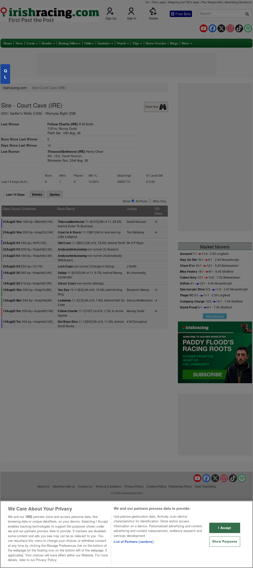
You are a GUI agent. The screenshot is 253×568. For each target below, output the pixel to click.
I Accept (224, 528)
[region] (126, 534)
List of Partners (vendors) (133, 541)
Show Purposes (224, 541)
